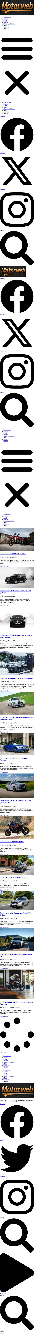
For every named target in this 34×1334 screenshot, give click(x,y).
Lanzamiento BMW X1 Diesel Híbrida (13, 877)
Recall (5, 21)
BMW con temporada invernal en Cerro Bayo (16, 678)
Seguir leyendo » (4, 566)
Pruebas (5, 22)
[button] (17, 65)
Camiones (6, 27)
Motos (5, 25)
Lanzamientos (7, 17)
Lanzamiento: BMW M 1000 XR (12, 842)
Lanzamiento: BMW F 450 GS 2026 (13, 554)
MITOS (5, 28)
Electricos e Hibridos (9, 24)
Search (2, 1295)
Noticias (5, 19)
